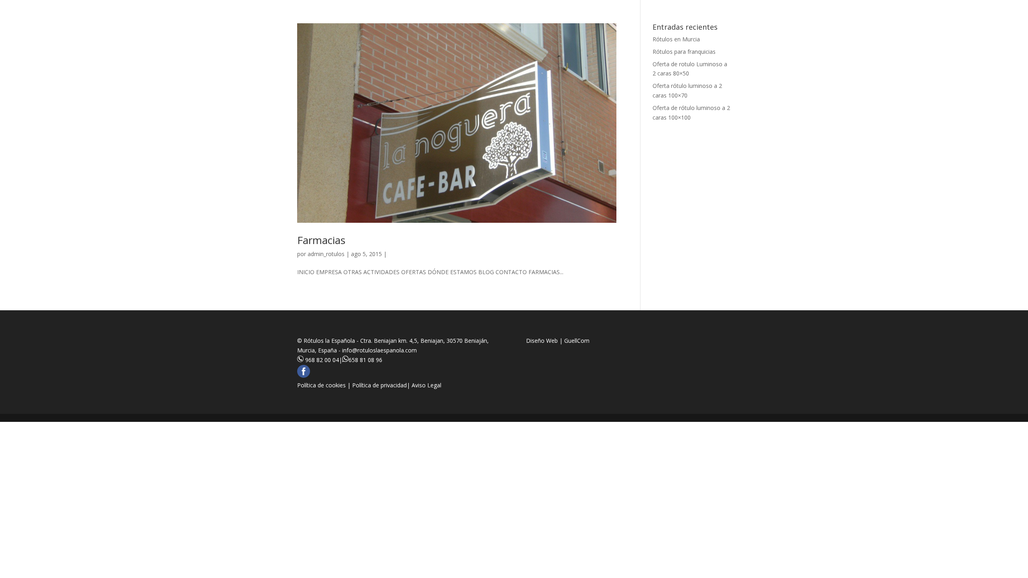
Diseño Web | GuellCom (557, 340)
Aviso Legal (426, 385)
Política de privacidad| (382, 385)
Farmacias (321, 240)
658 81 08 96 (365, 360)
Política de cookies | (324, 385)
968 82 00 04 (322, 360)
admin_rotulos (326, 254)
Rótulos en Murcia (676, 39)
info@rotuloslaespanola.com (379, 350)
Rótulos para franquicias (684, 51)
